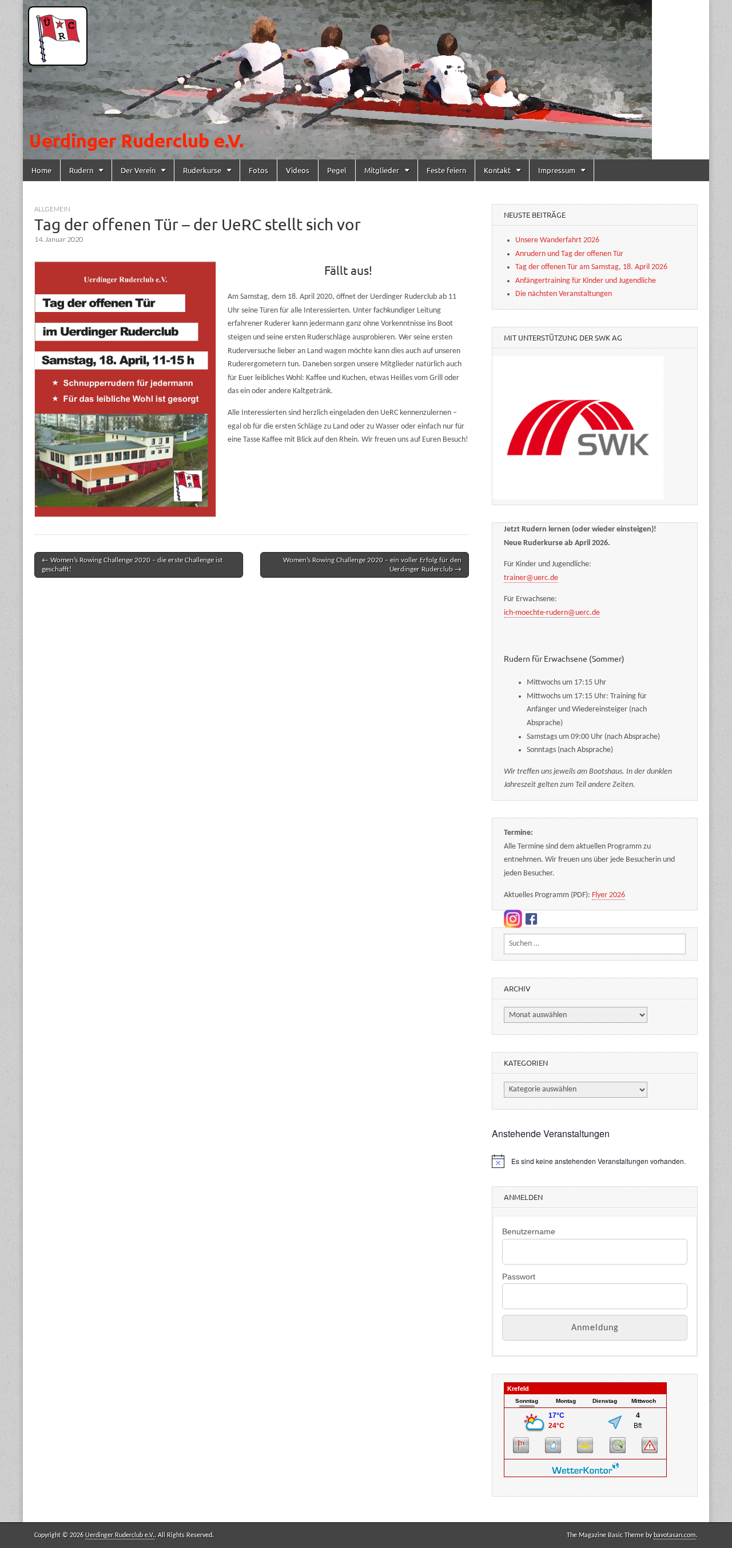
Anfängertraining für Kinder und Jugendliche (585, 281)
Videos (297, 170)
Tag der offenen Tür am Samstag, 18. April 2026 (591, 267)
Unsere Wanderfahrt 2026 (557, 240)
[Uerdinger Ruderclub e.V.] (366, 79)
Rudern (81, 170)
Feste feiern (446, 170)
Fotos (258, 170)
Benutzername (528, 1231)
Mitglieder (381, 170)
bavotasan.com (675, 1535)
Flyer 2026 (608, 895)
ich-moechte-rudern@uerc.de (552, 613)
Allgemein (52, 209)
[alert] (595, 1161)
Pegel (337, 170)
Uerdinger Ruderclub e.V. (119, 1535)
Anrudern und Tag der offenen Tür (569, 254)
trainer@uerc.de (531, 578)
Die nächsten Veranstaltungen (563, 294)
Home (41, 170)
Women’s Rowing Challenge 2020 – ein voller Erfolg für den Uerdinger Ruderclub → (372, 565)
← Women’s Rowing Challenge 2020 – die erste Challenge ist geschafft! (132, 565)
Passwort (518, 1276)
